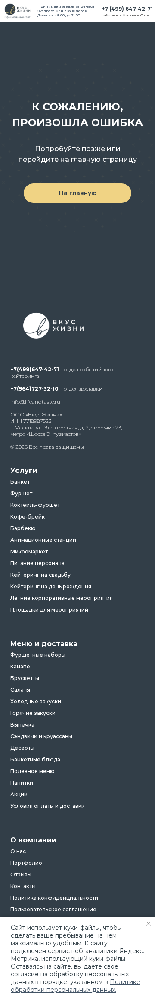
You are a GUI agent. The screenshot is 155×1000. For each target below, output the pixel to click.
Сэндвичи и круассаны (41, 736)
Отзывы (20, 874)
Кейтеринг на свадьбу (40, 575)
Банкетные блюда (35, 759)
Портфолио (26, 863)
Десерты (22, 748)
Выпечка (22, 724)
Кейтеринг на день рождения (50, 586)
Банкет (20, 481)
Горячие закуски (33, 713)
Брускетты (24, 678)
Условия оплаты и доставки (47, 806)
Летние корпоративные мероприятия (61, 598)
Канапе (20, 666)
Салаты (20, 690)
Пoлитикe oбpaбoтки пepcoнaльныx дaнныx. (75, 986)
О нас (18, 851)
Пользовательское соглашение (53, 909)
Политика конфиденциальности (54, 898)
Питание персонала (37, 563)
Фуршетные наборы (37, 655)
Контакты (23, 886)
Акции (19, 794)
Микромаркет (29, 551)
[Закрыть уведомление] (148, 923)
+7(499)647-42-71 (34, 369)
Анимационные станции (43, 540)
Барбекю (23, 528)
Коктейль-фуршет (35, 505)
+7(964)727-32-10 (34, 388)
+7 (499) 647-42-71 (127, 9)
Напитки (21, 783)
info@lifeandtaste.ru (35, 401)
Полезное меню (32, 771)
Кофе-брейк (27, 516)
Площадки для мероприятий (49, 609)
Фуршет (21, 493)
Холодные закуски (35, 701)
